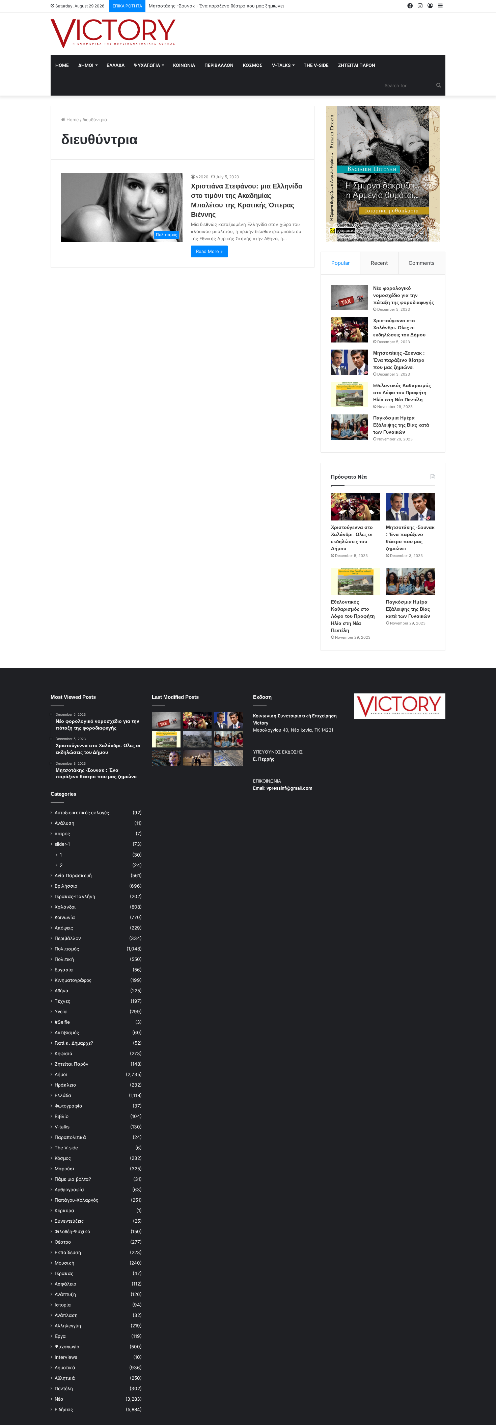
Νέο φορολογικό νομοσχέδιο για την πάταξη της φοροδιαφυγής (403, 295)
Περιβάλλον (68, 938)
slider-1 (62, 844)
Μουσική (64, 1263)
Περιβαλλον (218, 65)
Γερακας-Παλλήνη (75, 896)
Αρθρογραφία (69, 1189)
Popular (340, 263)
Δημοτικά (65, 1367)
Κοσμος (253, 65)
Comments (422, 263)
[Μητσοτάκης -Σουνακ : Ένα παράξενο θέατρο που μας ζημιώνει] (349, 362)
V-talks (281, 65)
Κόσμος (63, 1158)
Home (62, 65)
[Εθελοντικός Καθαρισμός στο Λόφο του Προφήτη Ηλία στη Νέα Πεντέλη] (349, 394)
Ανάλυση (64, 823)
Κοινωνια (184, 65)
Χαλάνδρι (65, 907)
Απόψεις (64, 928)
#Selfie (62, 1022)
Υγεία (61, 1011)
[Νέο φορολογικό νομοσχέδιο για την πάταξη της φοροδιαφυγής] (349, 297)
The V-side (316, 65)
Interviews (66, 1357)
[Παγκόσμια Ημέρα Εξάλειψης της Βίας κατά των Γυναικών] (349, 427)
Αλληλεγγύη (68, 1325)
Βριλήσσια (66, 886)
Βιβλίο (61, 1116)
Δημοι (85, 65)
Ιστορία (63, 1304)
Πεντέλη (64, 1388)
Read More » (209, 251)
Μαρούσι (64, 1168)
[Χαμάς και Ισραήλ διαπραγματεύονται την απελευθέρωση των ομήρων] (197, 739)
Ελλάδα (63, 1095)
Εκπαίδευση (68, 1252)
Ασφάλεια (66, 1284)
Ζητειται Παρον (356, 65)
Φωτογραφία (68, 1106)
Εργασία (64, 969)
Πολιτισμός (67, 948)
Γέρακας (64, 1273)
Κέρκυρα (64, 1210)
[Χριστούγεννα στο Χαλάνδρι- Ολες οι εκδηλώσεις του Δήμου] (349, 329)
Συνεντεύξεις (69, 1221)
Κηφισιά (64, 1053)
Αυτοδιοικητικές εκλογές (82, 812)
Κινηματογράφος (73, 980)
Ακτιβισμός (67, 1032)
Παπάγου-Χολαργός (76, 1200)
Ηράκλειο (65, 1085)
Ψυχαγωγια (147, 65)
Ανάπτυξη (65, 1294)
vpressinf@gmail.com (289, 788)
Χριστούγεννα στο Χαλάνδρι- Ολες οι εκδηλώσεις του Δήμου (399, 327)
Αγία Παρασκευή (73, 875)
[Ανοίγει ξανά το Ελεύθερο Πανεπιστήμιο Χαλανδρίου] (166, 758)
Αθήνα (61, 990)
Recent (379, 263)
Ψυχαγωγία (67, 1346)
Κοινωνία (65, 917)
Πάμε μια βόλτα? (73, 1179)
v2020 (202, 176)
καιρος (62, 833)
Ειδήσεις (64, 1409)
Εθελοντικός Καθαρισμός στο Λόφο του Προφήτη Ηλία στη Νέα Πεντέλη (402, 392)
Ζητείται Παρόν (71, 1064)
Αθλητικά (65, 1378)
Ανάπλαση (66, 1315)
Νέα (59, 1399)
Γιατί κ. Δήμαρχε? (74, 1043)
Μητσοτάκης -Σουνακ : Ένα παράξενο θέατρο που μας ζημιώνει (216, 5)
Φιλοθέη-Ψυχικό (72, 1231)
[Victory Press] (113, 33)
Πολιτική (64, 959)
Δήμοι (61, 1074)
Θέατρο (63, 1242)
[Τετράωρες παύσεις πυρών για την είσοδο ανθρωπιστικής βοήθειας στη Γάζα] (228, 758)
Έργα (60, 1336)
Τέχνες (62, 1001)
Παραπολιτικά (70, 1137)
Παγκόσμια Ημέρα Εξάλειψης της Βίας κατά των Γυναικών (401, 425)
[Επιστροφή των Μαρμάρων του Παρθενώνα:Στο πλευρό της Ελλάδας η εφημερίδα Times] (197, 758)
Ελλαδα (116, 65)
